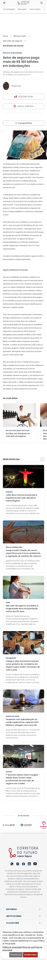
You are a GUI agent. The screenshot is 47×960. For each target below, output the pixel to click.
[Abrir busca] (41, 3)
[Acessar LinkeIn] (29, 847)
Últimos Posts (19, 19)
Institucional (14, 899)
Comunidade (9, 9)
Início (5, 19)
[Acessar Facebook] (23, 847)
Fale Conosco (23, 921)
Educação (22, 9)
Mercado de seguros (12, 24)
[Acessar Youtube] (35, 847)
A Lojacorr (12, 906)
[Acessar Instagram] (17, 847)
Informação (35, 9)
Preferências (15, 955)
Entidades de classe (13, 29)
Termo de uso (28, 947)
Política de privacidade (15, 915)
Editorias (11, 892)
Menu (5, 2)
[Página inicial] (23, 835)
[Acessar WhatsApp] (12, 847)
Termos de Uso (35, 915)
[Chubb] (11, 808)
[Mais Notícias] (42, 442)
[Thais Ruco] (6, 69)
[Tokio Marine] (29, 808)
